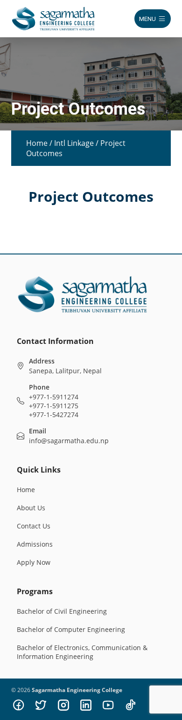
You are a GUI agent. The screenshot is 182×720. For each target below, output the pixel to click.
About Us (31, 507)
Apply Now (33, 562)
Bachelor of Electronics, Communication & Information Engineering (82, 652)
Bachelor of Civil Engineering (62, 611)
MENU (147, 18)
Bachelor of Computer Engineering (71, 629)
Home (37, 143)
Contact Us (33, 525)
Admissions (35, 544)
